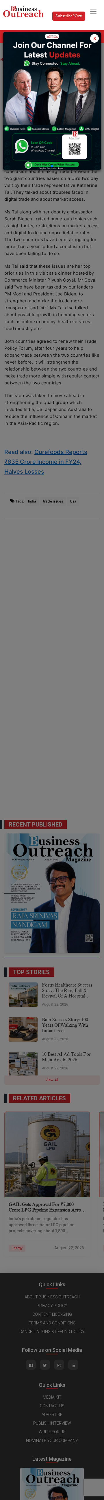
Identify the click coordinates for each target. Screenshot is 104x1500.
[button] (52, 166)
